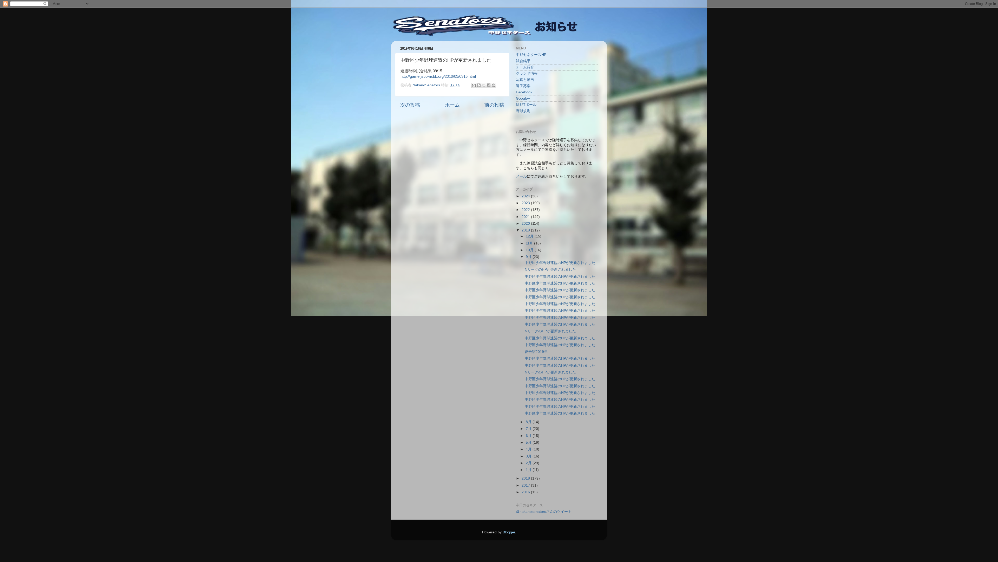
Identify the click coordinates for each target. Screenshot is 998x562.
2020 (526, 223)
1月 (529, 470)
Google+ (523, 98)
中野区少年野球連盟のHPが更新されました (560, 263)
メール (521, 176)
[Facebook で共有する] (488, 85)
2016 (526, 492)
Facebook (524, 92)
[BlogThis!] (478, 85)
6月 (529, 436)
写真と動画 (525, 80)
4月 (529, 449)
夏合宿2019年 (536, 352)
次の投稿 (410, 105)
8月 (529, 422)
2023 (526, 203)
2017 (526, 485)
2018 (526, 478)
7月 (529, 429)
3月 (529, 456)
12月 (530, 236)
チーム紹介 (525, 67)
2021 (526, 217)
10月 (530, 250)
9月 (529, 257)
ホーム (452, 105)
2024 (526, 196)
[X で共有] (483, 85)
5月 (529, 442)
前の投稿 (494, 105)
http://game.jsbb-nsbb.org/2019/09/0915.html (438, 76)
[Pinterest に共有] (493, 85)
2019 (526, 230)
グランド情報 (527, 73)
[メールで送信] (473, 85)
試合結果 (523, 61)
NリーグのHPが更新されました (550, 270)
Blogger (509, 532)
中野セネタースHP (531, 55)
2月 (529, 463)
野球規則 (523, 111)
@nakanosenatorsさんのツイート (544, 512)
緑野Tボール (526, 105)
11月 (530, 243)
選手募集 (523, 86)
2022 (526, 210)
